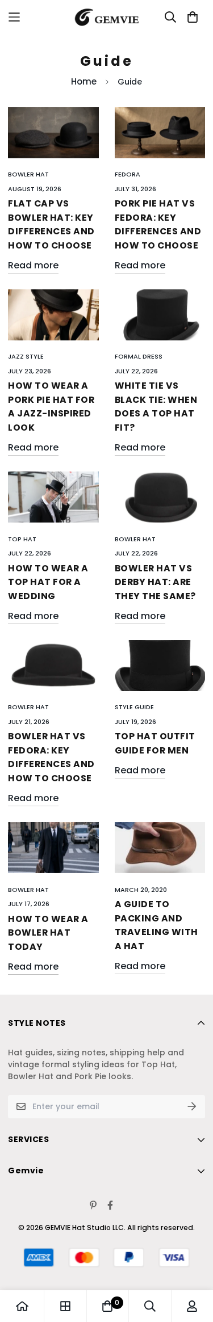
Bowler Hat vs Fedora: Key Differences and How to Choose (51, 757)
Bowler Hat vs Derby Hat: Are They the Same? (155, 582)
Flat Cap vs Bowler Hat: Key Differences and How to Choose (51, 224)
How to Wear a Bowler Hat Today (48, 932)
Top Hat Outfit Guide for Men (155, 743)
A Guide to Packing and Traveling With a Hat (156, 925)
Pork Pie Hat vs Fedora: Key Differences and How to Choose (158, 224)
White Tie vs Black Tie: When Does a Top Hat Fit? (156, 406)
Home (84, 81)
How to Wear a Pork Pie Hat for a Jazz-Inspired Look (51, 406)
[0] (107, 1306)
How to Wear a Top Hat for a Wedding (48, 582)
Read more (33, 265)
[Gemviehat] (106, 17)
